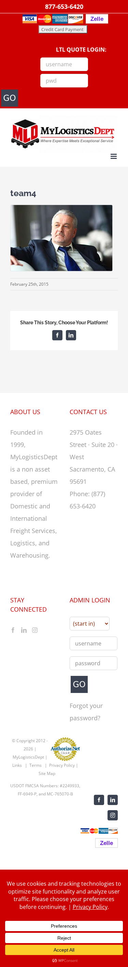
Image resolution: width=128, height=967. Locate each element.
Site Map (47, 773)
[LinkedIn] (24, 630)
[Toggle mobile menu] (114, 156)
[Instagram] (35, 630)
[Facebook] (13, 630)
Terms (35, 765)
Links (17, 765)
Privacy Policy (62, 765)
